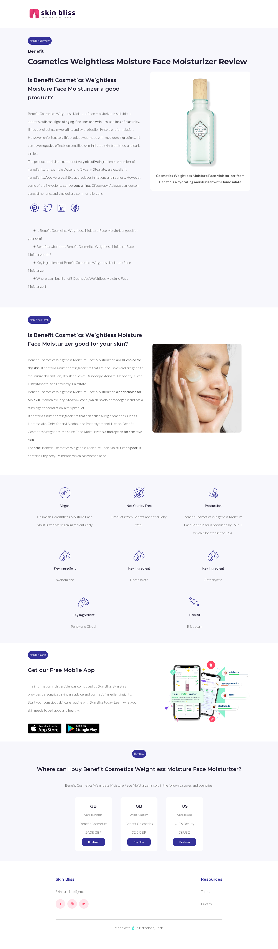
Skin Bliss (65, 879)
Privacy (206, 904)
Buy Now (93, 842)
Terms (205, 891)
